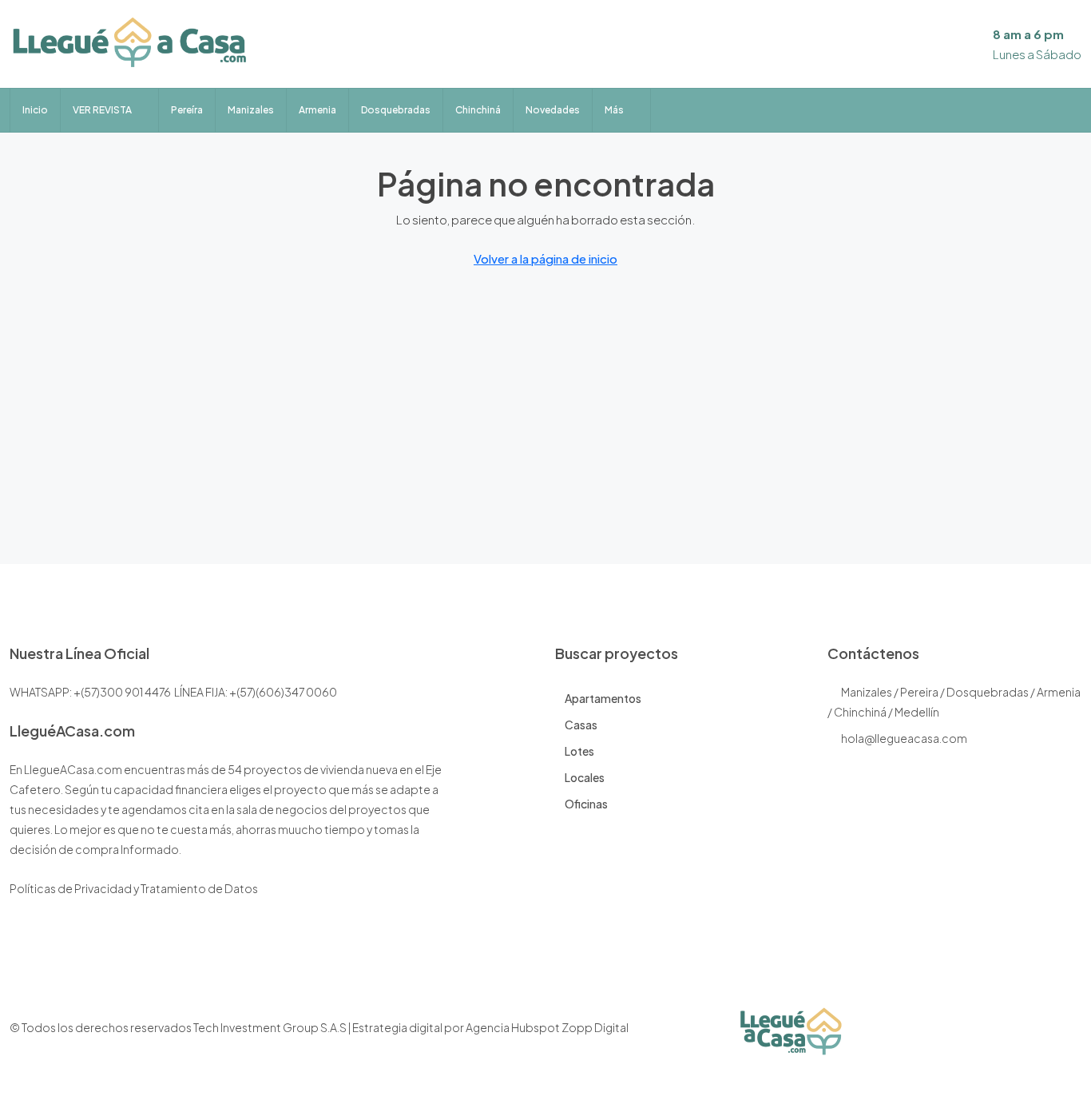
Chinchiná (478, 110)
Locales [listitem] (585, 777)
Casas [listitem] (581, 724)
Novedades (553, 110)
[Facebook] (983, 1037)
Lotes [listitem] (579, 751)
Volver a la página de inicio (545, 258)
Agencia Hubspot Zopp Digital (547, 1027)
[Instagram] (1011, 1037)
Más (614, 110)
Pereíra (187, 110)
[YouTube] (1067, 1037)
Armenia (317, 110)
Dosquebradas (395, 110)
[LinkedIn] (1039, 1037)
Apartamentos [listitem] (603, 698)
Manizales (251, 110)
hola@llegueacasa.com (904, 738)
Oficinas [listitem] (586, 803)
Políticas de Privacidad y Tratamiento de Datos (134, 888)
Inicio (35, 110)
